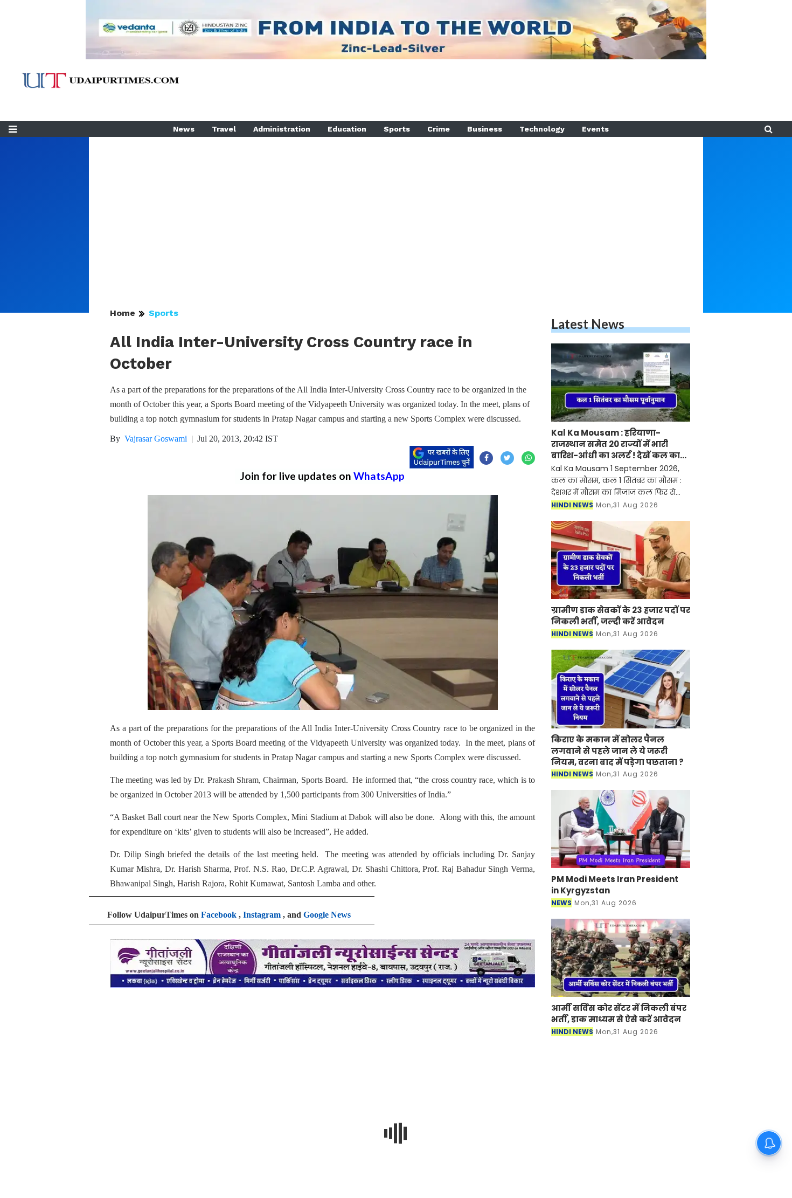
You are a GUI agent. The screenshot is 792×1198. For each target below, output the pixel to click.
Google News (327, 914)
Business (484, 129)
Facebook (219, 914)
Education (347, 129)
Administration (281, 129)
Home (122, 313)
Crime (438, 129)
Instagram (262, 914)
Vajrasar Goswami (155, 438)
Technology (542, 129)
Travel (224, 129)
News (183, 129)
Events (595, 129)
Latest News (587, 324)
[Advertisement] (396, 212)
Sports (397, 129)
